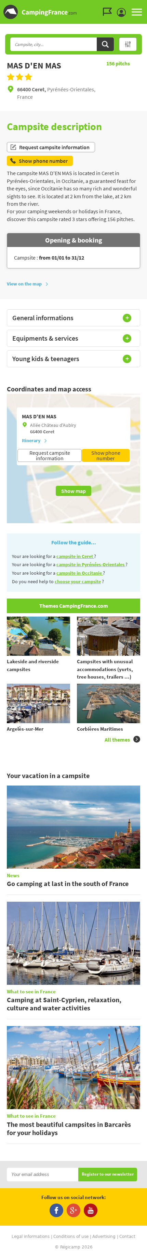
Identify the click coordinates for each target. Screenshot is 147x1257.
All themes (117, 739)
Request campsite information (54, 147)
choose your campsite (78, 581)
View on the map (24, 284)
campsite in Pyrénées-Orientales (90, 564)
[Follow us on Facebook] (56, 1210)
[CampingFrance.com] (73, 11)
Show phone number (105, 455)
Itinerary (31, 440)
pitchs (118, 63)
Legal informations (31, 1236)
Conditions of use (71, 1236)
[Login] (123, 12)
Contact (127, 1236)
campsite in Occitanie (79, 573)
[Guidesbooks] (109, 11)
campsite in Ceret (75, 556)
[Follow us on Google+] (73, 1210)
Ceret (48, 432)
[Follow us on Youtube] (90, 1210)
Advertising (104, 1236)
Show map (73, 490)
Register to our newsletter (108, 1174)
